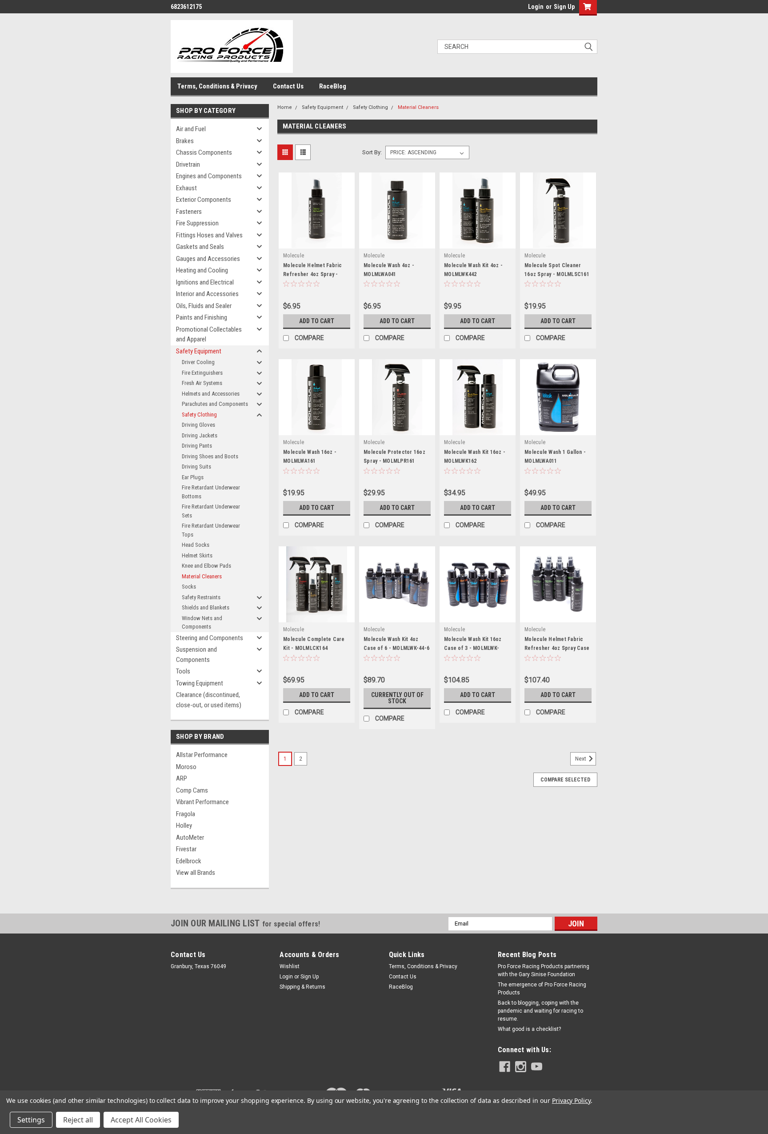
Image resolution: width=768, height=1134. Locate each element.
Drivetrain (188, 164)
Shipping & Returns (302, 987)
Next (581, 759)
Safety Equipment (198, 351)
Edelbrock (188, 861)
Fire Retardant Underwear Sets (211, 511)
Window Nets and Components (202, 622)
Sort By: (372, 152)
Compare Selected (565, 780)
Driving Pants (197, 445)
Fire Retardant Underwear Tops (211, 530)
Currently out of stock (397, 698)
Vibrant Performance (202, 802)
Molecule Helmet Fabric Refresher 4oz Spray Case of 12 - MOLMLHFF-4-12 (556, 648)
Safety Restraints (201, 597)
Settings (31, 1120)
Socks (189, 586)
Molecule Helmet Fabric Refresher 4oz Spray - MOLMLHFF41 (312, 274)
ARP (181, 778)
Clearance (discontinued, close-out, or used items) (208, 700)
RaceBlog (332, 86)
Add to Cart (316, 321)
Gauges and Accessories (208, 259)
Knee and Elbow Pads (206, 565)
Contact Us (288, 86)
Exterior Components (203, 200)
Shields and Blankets (205, 607)
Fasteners (189, 212)
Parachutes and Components (215, 404)
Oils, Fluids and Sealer (204, 306)
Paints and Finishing (201, 317)
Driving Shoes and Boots (210, 456)
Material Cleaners (202, 576)
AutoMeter (190, 837)
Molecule (293, 255)
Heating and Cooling (202, 270)
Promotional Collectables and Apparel (209, 334)
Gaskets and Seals (200, 247)
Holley (184, 825)
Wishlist (290, 966)
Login (536, 6)
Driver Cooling (198, 362)
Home (284, 107)
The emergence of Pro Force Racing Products (542, 989)
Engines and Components (209, 176)
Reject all (78, 1120)
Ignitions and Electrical (205, 282)
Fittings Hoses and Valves (209, 235)
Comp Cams (192, 790)
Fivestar (186, 849)
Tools (183, 671)
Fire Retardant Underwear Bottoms (211, 492)
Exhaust (186, 188)
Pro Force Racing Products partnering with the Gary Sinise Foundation (543, 970)
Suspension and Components (196, 654)
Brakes (185, 141)
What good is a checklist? (529, 1029)
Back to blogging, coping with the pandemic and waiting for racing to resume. (540, 1011)
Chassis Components (204, 152)
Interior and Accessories (207, 294)
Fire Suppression (197, 223)
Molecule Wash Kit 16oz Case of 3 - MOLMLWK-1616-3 (473, 648)
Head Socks (195, 544)
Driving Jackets (199, 435)
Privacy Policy (571, 1100)
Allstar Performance (202, 755)
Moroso (186, 767)
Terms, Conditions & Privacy (217, 86)
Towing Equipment (199, 683)
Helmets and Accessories (211, 393)
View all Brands (195, 873)
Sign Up (564, 6)
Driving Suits (196, 466)
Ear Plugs (193, 477)
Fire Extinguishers (202, 372)
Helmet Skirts (197, 555)
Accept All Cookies (141, 1120)
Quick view (317, 241)
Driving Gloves (198, 424)
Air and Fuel (191, 129)
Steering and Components (209, 638)
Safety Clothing (199, 414)
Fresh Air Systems (202, 383)
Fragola (185, 814)
